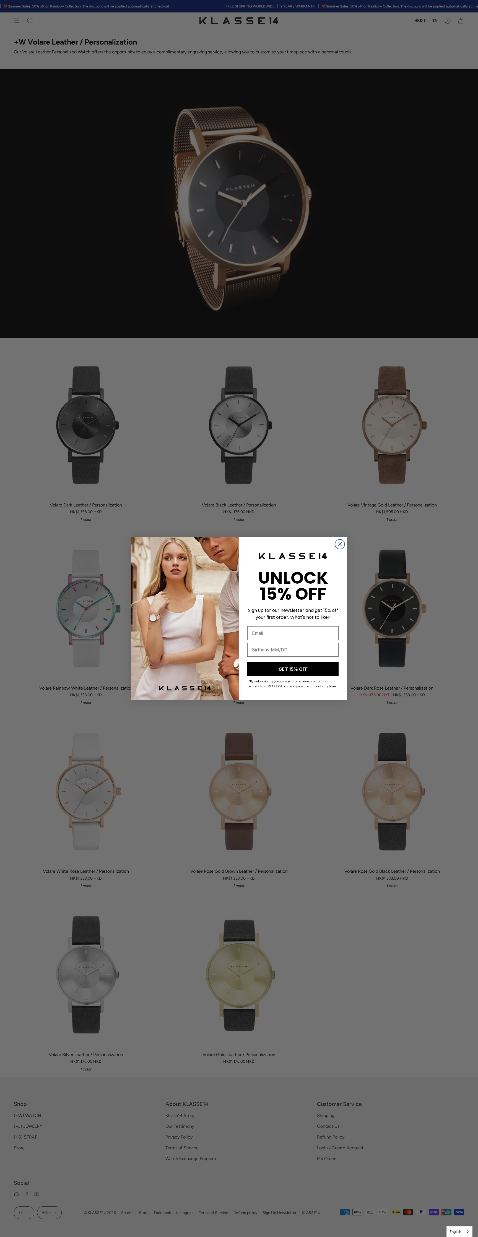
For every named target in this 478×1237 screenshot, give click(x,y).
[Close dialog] (340, 544)
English (455, 1232)
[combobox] (459, 1231)
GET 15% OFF (293, 669)
